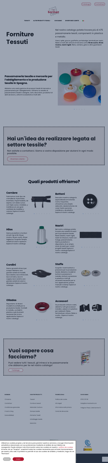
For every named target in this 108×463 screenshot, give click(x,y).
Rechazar (6, 459)
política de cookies (66, 447)
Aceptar (18, 459)
